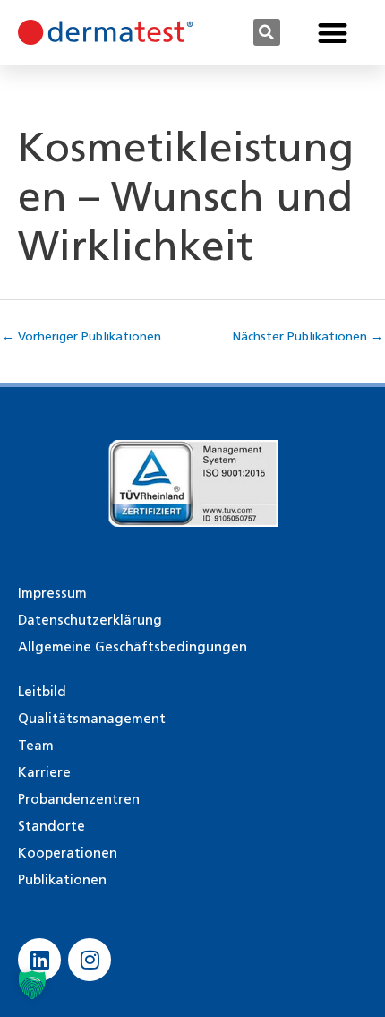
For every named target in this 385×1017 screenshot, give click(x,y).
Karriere (44, 772)
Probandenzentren (79, 799)
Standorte (51, 826)
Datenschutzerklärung (90, 620)
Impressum (52, 593)
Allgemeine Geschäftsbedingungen (132, 647)
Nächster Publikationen (308, 336)
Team (36, 745)
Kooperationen (67, 853)
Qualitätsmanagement (92, 719)
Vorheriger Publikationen (81, 336)
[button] (266, 32)
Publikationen (62, 880)
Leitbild (42, 692)
